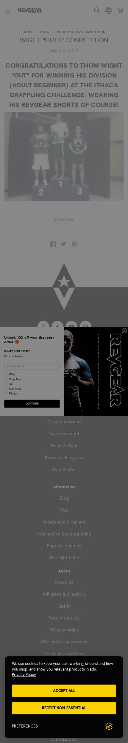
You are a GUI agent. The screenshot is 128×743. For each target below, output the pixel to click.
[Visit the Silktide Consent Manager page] (109, 726)
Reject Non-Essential (64, 708)
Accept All (64, 690)
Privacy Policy (24, 674)
